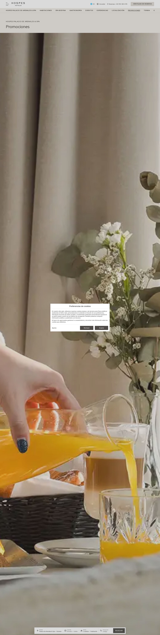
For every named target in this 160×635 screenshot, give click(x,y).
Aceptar (101, 328)
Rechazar (87, 328)
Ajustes (54, 328)
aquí (61, 320)
